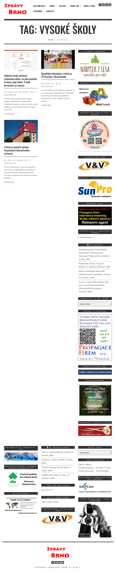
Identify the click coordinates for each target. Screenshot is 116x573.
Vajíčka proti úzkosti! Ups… (54, 475)
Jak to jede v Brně (50, 501)
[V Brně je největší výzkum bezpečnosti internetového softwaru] (21, 131)
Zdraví (51, 6)
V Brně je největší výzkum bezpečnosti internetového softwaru (17, 150)
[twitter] (103, 4)
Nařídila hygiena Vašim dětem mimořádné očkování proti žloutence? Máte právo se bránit (93, 253)
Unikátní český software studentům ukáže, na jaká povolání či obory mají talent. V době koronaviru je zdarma (20, 80)
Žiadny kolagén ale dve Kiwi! (55, 467)
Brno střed (23, 160)
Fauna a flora (89, 6)
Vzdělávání (37, 11)
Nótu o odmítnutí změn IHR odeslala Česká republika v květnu (94, 273)
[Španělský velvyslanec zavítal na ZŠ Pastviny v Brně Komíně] (58, 60)
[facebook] (100, 4)
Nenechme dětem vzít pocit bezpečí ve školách (91, 265)
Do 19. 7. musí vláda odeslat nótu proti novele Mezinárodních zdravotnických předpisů (94, 285)
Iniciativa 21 (47, 489)
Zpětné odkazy (85, 464)
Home (50, 39)
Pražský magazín (85, 467)
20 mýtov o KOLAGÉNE (53, 459)
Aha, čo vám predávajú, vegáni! (56, 452)
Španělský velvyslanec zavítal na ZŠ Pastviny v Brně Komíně (56, 75)
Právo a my (74, 6)
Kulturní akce (39, 6)
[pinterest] (110, 4)
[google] (106, 4)
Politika (62, 6)
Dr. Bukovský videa (59, 447)
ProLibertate (96, 245)
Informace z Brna (28, 92)
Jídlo (60, 84)
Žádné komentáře (10, 95)
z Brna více (9, 113)
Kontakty (50, 11)
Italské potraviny (86, 470)
